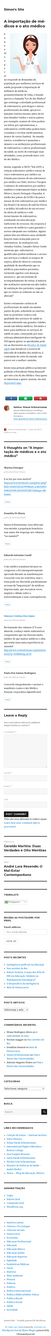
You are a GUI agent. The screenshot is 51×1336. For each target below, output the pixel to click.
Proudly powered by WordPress (31, 1320)
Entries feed (13, 1199)
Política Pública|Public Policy (23, 1294)
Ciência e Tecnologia (18, 1226)
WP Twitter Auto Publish (14, 1327)
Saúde (10, 1306)
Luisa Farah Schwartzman (21, 1158)
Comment (10, 732)
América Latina (15, 1222)
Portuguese (14, 902)
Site (6, 799)
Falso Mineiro (14, 1139)
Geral (10, 1268)
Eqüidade (12, 1260)
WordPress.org (15, 1206)
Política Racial (14, 1298)
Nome (8, 773)
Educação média (15, 1252)
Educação (12, 1245)
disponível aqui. (13, 383)
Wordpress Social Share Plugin (19, 1330)
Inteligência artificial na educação (25, 964)
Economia (12, 1237)
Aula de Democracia (17, 987)
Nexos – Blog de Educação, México (25, 1173)
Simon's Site (14, 9)
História (11, 1271)
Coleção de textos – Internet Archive (27, 1135)
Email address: (12, 927)
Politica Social (10, 432)
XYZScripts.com (40, 1327)
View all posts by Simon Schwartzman (30, 419)
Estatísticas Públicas (18, 1264)
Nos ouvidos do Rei (17, 968)
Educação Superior (17, 1256)
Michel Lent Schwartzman (21, 1161)
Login (10, 1195)
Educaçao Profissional (19, 1241)
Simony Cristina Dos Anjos (19, 616)
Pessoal (11, 1279)
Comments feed (15, 1203)
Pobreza (11, 1283)
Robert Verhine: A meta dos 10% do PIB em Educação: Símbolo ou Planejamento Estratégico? (26, 976)
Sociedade (12, 1309)
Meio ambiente (15, 1275)
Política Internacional (19, 1290)
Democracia (13, 1234)
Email (8, 786)
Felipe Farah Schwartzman (21, 1142)
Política (11, 1287)
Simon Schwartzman (17, 429)
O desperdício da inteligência (23, 983)
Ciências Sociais (16, 1230)
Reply (7, 502)
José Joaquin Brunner (18, 1154)
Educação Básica (16, 1249)
